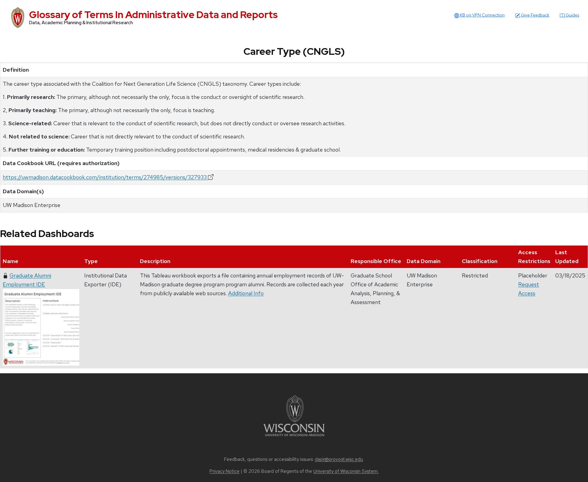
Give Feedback (534, 15)
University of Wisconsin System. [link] (346, 471)
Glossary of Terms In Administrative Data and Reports (153, 14)
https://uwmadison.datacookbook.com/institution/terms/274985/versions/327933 (105, 177)
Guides (572, 15)
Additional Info (246, 293)
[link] (294, 415)
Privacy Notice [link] (224, 471)
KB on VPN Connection (482, 15)
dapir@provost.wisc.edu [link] (339, 459)
